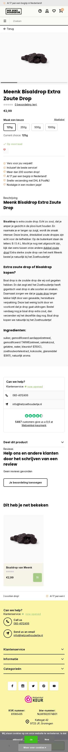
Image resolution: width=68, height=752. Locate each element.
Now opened (35, 386)
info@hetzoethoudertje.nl (27, 404)
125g (10, 127)
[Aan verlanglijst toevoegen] (6, 151)
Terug (10, 28)
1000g (51, 127)
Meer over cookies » (35, 747)
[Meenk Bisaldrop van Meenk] (23, 539)
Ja (31, 739)
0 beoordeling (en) (26, 104)
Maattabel (59, 119)
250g (24, 127)
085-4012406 (20, 395)
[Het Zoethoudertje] (13, 11)
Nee (47, 739)
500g (38, 127)
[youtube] (54, 686)
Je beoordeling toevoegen (25, 482)
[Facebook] (12, 686)
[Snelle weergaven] (37, 577)
